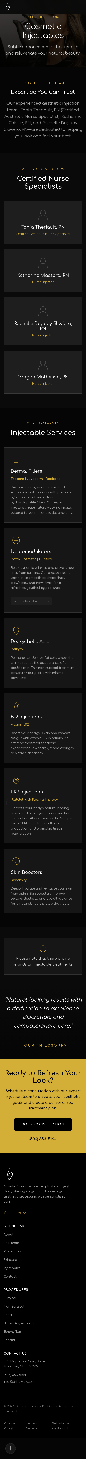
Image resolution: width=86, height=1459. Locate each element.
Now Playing (17, 1212)
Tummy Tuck (13, 1332)
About (8, 1234)
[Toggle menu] (78, 7)
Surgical (10, 1298)
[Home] (8, 7)
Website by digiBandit (60, 1426)
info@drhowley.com (19, 1381)
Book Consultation (43, 1124)
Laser (8, 1315)
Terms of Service (33, 1426)
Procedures (12, 1251)
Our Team (11, 1243)
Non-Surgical (14, 1306)
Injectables (12, 1268)
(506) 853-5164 (43, 1139)
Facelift (9, 1340)
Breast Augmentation (20, 1323)
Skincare (10, 1259)
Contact (10, 1276)
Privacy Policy (9, 1426)
